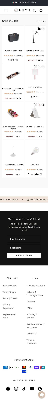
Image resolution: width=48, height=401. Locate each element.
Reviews (30, 302)
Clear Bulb (35, 165)
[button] (6, 10)
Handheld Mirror (35, 87)
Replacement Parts (9, 316)
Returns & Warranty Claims (34, 294)
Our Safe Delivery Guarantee (35, 326)
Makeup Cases (9, 298)
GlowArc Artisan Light (35, 50)
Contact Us (32, 334)
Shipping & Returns (31, 316)
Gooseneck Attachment (13, 165)
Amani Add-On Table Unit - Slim (13, 90)
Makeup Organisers (8, 306)
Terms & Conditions (31, 342)
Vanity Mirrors (9, 285)
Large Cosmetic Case (13, 50)
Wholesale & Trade (35, 285)
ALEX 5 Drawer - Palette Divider (13, 128)
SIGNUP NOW (24, 255)
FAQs (29, 308)
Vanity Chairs (9, 292)
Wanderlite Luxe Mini (35, 126)
